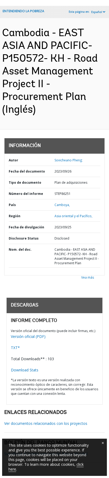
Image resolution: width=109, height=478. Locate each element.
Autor (13, 160)
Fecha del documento (27, 171)
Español (96, 12)
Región (14, 216)
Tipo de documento (25, 182)
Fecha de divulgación (26, 227)
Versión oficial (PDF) (28, 336)
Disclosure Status (24, 238)
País (12, 205)
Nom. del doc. (20, 249)
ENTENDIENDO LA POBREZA (23, 11)
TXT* (15, 347)
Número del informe (26, 193)
